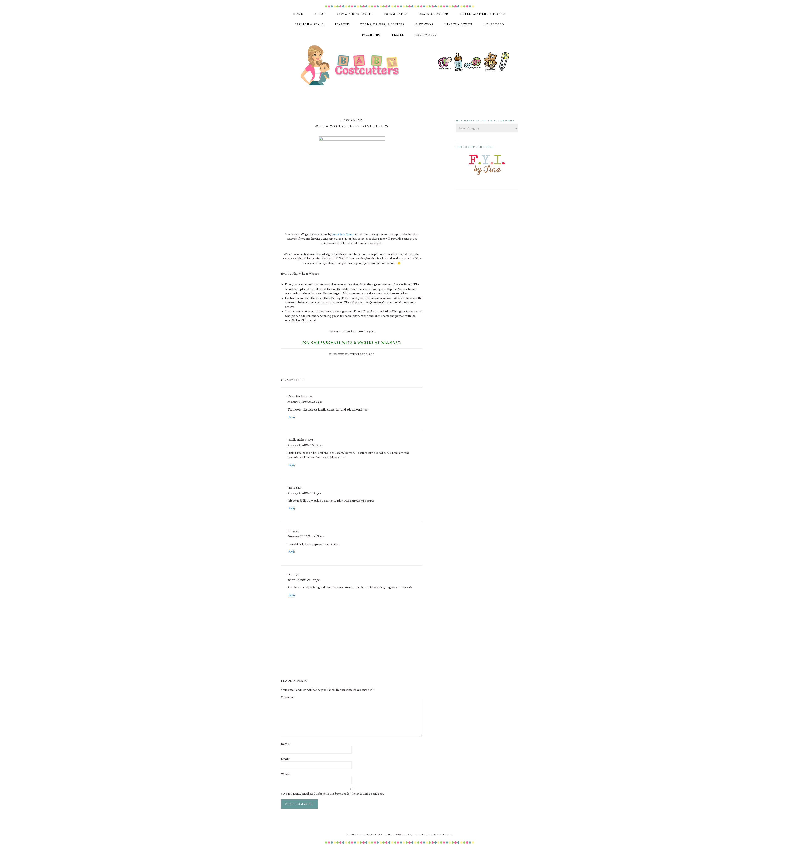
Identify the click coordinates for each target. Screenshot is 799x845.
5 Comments (354, 120)
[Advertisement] (399, 1)
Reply (292, 417)
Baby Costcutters (355, 65)
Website (286, 774)
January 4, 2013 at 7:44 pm (304, 493)
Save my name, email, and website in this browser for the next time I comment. (332, 793)
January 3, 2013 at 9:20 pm (305, 401)
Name (286, 744)
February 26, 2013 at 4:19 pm (306, 536)
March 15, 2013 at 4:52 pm (304, 580)
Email (286, 759)
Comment (288, 697)
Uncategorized (362, 354)
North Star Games (343, 234)
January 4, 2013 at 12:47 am (305, 445)
